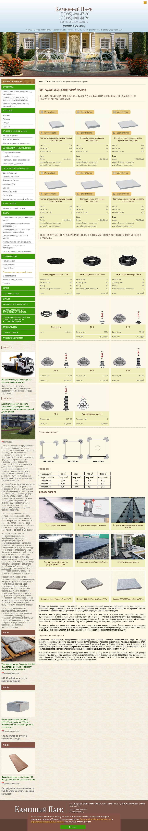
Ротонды (6, 119)
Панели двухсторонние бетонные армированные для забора (16, 231)
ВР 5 (128, 370)
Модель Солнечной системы (14, 208)
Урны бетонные (9, 184)
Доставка (7, 347)
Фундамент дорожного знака (15, 304)
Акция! (6, 632)
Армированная (8, 264)
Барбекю (6, 188)
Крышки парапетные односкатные (16, 143)
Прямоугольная (9, 261)
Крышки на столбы (10, 136)
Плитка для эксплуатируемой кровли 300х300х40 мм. (56, 139)
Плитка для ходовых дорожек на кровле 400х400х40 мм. (128, 139)
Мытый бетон (50, 112)
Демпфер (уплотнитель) (92, 414)
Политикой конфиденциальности (95, 819)
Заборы (6, 213)
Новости (7, 398)
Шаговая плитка (9, 276)
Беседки (6, 123)
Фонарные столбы (10, 192)
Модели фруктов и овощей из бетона (18, 199)
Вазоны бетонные (10, 173)
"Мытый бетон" (9, 268)
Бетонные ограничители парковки (17, 148)
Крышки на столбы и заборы (15, 131)
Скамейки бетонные (11, 177)
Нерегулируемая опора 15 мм (92, 274)
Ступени (6, 299)
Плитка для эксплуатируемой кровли (17, 272)
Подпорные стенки (10, 294)
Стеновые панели (10, 327)
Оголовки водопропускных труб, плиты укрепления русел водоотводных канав (16, 320)
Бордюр (6, 288)
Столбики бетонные (11, 156)
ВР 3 (56, 370)
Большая (6, 283)
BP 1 (92, 327)
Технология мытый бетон (13, 338)
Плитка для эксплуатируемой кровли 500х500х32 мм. (56, 200)
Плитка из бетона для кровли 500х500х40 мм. (91, 200)
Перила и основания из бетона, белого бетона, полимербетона (15, 99)
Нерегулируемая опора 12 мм (56, 274)
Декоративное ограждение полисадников (13, 246)
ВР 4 (92, 370)
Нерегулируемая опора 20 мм (128, 274)
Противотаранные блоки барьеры (16, 160)
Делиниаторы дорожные (13, 164)
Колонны (6, 115)
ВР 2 (128, 327)
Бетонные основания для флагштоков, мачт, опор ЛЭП (14, 311)
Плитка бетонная (10, 256)
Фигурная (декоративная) (13, 279)
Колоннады (7, 111)
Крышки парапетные (11, 139)
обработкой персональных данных (47, 822)
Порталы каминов (10, 333)
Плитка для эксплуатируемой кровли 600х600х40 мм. (128, 200)
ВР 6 (56, 414)
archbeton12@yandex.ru (74, 26)
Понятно (72, 827)
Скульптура (7, 195)
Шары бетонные (9, 204)
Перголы (6, 126)
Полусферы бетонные (11, 152)
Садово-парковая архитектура (16, 168)
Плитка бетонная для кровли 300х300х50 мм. (92, 139)
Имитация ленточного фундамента (17, 242)
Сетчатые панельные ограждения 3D (17, 251)
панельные (6, 568)
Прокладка (56, 327)
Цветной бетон (50, 133)
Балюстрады (8, 87)
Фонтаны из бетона (10, 180)
